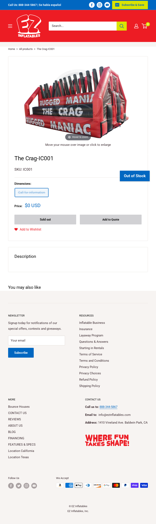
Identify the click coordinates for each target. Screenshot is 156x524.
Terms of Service (90, 354)
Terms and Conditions (94, 361)
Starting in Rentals (91, 348)
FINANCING (16, 438)
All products (26, 49)
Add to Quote (110, 219)
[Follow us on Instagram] (99, 5)
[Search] (122, 26)
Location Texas (18, 457)
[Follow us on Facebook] (92, 5)
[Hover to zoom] (78, 101)
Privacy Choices (90, 373)
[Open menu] (10, 26)
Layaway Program (91, 335)
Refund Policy (88, 379)
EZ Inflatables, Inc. (78, 511)
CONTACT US (17, 413)
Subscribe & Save (133, 5)
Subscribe (21, 353)
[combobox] (83, 26)
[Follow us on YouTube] (107, 5)
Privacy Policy (88, 367)
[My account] (136, 26)
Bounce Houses (19, 407)
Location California (21, 451)
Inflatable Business (92, 323)
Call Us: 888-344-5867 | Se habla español (34, 5)
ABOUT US (15, 425)
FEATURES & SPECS (22, 444)
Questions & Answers (93, 342)
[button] (27, 229)
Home (11, 49)
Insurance (85, 329)
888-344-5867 (108, 407)
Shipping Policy (89, 386)
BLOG (12, 432)
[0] (144, 26)
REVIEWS (14, 419)
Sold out (45, 219)
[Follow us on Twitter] (19, 486)
